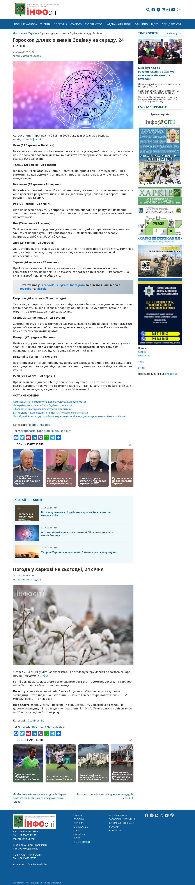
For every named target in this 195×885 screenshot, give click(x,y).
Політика (60, 24)
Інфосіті (35, 139)
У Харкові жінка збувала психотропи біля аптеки (42, 409)
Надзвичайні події (118, 24)
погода (26, 726)
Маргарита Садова (31, 55)
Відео (155, 24)
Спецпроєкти (171, 24)
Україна (45, 24)
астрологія (28, 431)
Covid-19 (76, 24)
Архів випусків (174, 33)
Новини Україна (27, 33)
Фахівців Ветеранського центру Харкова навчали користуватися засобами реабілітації (157, 99)
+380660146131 (27, 835)
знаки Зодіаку (61, 431)
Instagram (77, 285)
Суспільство (93, 24)
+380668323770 (27, 858)
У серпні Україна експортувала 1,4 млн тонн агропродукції (79, 552)
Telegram (61, 285)
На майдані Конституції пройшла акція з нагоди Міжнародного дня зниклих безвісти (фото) (69, 416)
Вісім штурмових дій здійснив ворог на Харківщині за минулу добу (76, 513)
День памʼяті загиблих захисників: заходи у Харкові (159, 85)
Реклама (114, 826)
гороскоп (43, 431)
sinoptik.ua (171, 373)
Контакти (115, 830)
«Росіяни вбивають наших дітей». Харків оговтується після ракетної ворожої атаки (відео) (39, 798)
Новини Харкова (25, 24)
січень (49, 726)
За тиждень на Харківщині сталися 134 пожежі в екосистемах (50, 412)
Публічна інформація (121, 822)
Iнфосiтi (46, 675)
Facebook (47, 285)
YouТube (26, 288)
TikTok (41, 288)
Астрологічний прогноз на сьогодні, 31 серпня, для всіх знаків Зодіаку (77, 533)
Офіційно (141, 24)
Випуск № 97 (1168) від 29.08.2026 (160, 182)
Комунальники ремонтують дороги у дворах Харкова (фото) (49, 401)
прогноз (38, 726)
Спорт (77, 830)
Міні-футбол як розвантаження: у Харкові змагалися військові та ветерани (156, 73)
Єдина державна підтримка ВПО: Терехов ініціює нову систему (158, 92)
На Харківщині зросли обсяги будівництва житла (42, 405)
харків (59, 726)
